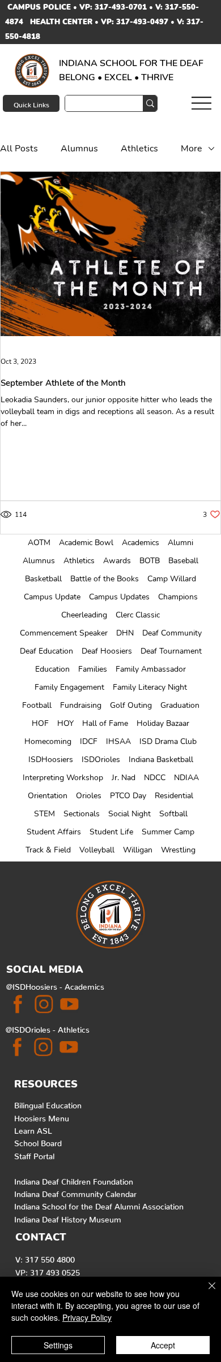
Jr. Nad (123, 777)
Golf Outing (131, 705)
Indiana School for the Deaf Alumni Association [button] (99, 1204)
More (191, 148)
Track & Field (48, 850)
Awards (117, 560)
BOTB (149, 560)
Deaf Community (172, 633)
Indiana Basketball (161, 759)
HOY (65, 723)
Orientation (47, 795)
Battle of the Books (104, 579)
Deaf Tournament (171, 651)
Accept (163, 1345)
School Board (38, 1141)
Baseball (183, 560)
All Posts (19, 148)
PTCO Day (128, 795)
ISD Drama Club (168, 741)
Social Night (129, 814)
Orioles (88, 795)
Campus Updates (119, 597)
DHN (125, 633)
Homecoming (47, 741)
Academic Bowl (86, 542)
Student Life (111, 832)
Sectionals (81, 814)
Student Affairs (54, 832)
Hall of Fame (105, 723)
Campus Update (52, 597)
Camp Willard (171, 579)
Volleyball (96, 850)
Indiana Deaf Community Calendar (75, 1192)
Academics (140, 542)
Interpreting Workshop (63, 777)
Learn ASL (33, 1129)
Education (52, 669)
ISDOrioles (101, 759)
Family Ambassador (151, 669)
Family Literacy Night (150, 687)
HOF (40, 723)
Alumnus (39, 560)
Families (92, 669)
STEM (44, 814)
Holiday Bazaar (163, 723)
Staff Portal (34, 1154)
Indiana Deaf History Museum (67, 1217)
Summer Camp (168, 832)
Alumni (180, 542)
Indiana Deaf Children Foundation (73, 1179)
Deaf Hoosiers (107, 651)
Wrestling (178, 850)
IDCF (88, 741)
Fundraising (80, 705)
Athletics (79, 560)
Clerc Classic (138, 615)
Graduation (179, 705)
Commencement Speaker (64, 633)
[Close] (205, 1292)
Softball (173, 814)
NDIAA (186, 777)
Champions (178, 597)
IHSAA (118, 741)
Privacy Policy (87, 1317)
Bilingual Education (48, 1103)
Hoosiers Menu (41, 1116)
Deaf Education (46, 651)
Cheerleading (84, 615)
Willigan (137, 850)
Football (37, 705)
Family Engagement (69, 687)
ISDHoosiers (50, 759)
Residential (174, 795)
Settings (58, 1345)
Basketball (43, 579)
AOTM (39, 542)
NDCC (154, 777)
